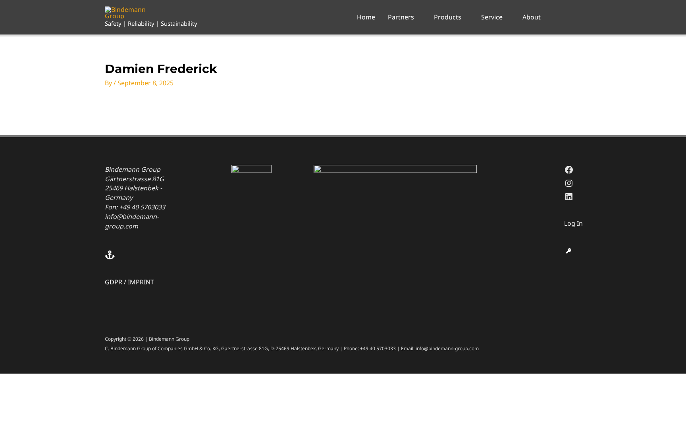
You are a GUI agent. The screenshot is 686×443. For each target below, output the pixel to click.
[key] (568, 250)
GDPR (113, 282)
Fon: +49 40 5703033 (135, 207)
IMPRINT (141, 282)
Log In (573, 223)
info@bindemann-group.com (132, 221)
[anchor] (147, 255)
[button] (417, 17)
